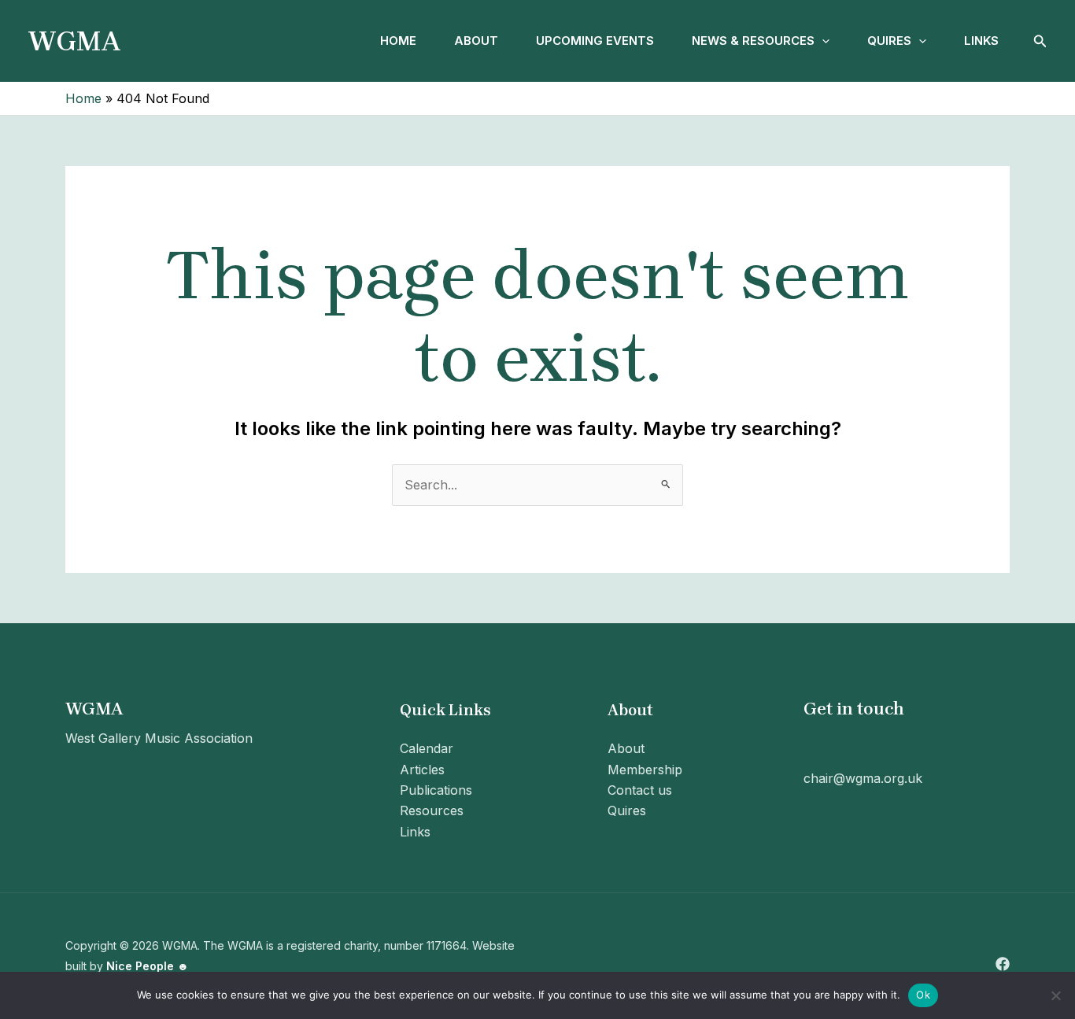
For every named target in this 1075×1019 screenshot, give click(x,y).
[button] (822, 41)
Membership (645, 769)
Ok (923, 994)
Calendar (426, 748)
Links (981, 40)
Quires (889, 40)
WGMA (74, 41)
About (476, 40)
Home (398, 40)
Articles (422, 769)
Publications (436, 790)
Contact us (640, 790)
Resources (432, 810)
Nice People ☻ (147, 966)
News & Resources (753, 40)
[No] (1055, 995)
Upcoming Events (595, 40)
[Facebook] (1003, 964)
